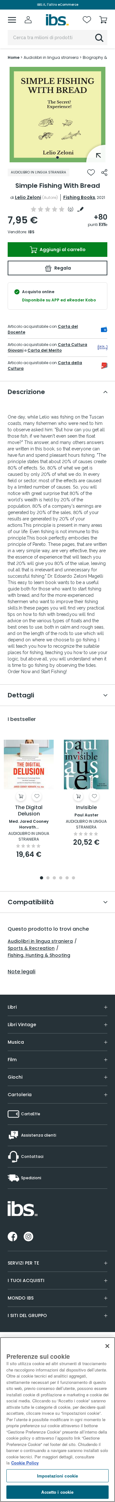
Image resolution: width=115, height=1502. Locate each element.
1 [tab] (57, 157)
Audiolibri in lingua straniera (40, 941)
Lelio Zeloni (28, 197)
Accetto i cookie (57, 1492)
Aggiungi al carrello (62, 249)
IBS (31, 232)
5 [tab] (67, 878)
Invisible (86, 807)
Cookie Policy (25, 1463)
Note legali (21, 971)
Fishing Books (79, 197)
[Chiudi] (107, 1346)
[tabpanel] (57, 114)
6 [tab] (73, 878)
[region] (57, 1419)
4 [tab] (60, 878)
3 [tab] (54, 878)
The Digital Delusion (28, 810)
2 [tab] (48, 878)
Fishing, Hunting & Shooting (39, 955)
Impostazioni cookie (57, 1476)
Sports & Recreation (31, 948)
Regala (62, 268)
